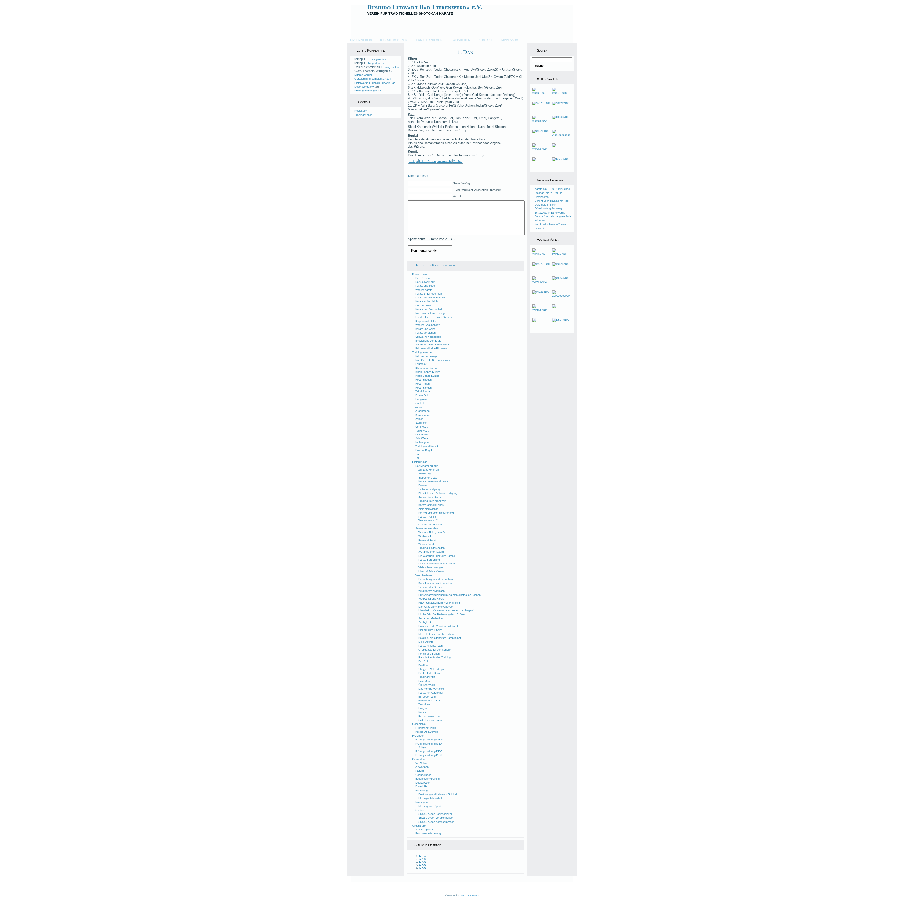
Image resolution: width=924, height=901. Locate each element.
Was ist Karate (423, 289)
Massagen (421, 802)
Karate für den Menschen (430, 297)
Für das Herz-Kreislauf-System (433, 317)
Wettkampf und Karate (431, 598)
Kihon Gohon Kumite (427, 375)
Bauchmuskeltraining (427, 778)
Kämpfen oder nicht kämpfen (435, 583)
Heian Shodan (423, 379)
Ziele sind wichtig (428, 508)
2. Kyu (422, 747)
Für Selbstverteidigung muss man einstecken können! (449, 594)
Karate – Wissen (421, 274)
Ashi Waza (421, 438)
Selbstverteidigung (429, 489)
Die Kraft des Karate (430, 673)
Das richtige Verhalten (431, 688)
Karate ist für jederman (428, 293)
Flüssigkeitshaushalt (430, 798)
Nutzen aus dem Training (430, 313)
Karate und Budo (425, 285)
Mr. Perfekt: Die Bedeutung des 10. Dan (441, 614)
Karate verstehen (425, 332)
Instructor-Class (427, 477)
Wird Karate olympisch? (432, 591)
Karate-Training (427, 516)
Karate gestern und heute (433, 481)
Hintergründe (419, 461)
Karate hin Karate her (430, 692)
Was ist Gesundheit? (427, 325)
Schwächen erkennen (428, 336)
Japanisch (418, 407)
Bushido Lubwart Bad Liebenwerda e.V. (424, 7)
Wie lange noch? (428, 520)
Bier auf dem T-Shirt (430, 630)
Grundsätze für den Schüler (434, 649)
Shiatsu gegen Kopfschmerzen (436, 821)
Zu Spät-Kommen (428, 469)
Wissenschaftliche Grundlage (432, 344)
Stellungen (421, 422)
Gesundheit (419, 759)
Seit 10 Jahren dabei (430, 720)
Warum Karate (426, 544)
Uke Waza (421, 434)
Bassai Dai (421, 395)
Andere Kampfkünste (430, 497)
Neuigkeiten (361, 110)
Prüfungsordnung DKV (428, 751)
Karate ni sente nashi (430, 645)
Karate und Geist (425, 328)
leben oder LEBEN (429, 700)
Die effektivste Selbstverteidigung (437, 493)
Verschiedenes (424, 575)
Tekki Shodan (423, 391)
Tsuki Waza (422, 430)
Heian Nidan (422, 383)
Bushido (423, 665)
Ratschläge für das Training (434, 657)
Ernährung (421, 790)
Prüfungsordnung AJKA (368, 90)
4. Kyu (423, 867)
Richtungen (422, 442)
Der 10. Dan (422, 278)
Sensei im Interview (426, 528)
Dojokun (423, 485)
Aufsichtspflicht (424, 829)
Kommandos (422, 415)
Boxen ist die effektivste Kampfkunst (439, 637)
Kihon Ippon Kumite (426, 368)
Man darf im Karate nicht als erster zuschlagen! (446, 610)
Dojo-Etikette (425, 641)
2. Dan (457, 161)
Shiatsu (419, 810)
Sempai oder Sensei (430, 587)
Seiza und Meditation (430, 618)
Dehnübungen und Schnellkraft (436, 579)
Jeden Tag (424, 473)
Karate (422, 712)
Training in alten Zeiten (431, 547)
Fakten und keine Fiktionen (431, 348)
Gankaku (420, 403)
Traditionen (424, 704)
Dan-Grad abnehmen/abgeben (436, 606)
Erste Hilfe (421, 786)
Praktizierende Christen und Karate (438, 626)
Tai (417, 457)
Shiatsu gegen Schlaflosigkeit (435, 813)
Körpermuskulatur (425, 321)
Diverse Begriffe (424, 450)
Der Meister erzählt (426, 465)
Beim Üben (424, 681)
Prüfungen (418, 735)
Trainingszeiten (377, 59)
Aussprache (422, 410)
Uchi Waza (421, 426)
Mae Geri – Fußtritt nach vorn (432, 360)
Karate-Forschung (429, 559)
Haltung (419, 770)
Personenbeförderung (428, 833)
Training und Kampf (426, 446)
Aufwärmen (422, 766)
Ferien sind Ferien (429, 653)
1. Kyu (413, 161)
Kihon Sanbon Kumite (427, 371)
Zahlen (419, 418)
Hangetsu (421, 399)
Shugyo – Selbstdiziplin (431, 669)
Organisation (419, 825)
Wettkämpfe (425, 536)
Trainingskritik (426, 676)
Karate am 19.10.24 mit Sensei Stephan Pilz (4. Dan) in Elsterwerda (552, 193)
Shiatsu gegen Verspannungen (436, 817)
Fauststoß (421, 364)
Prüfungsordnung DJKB (429, 755)
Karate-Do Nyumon (426, 731)
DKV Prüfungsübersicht (435, 161)
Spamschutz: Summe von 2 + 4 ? (431, 239)
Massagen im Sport (429, 806)
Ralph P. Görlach (469, 895)
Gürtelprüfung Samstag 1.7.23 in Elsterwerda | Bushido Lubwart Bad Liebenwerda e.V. (374, 82)
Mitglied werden (377, 63)
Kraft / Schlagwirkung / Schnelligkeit (439, 602)
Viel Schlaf (421, 763)
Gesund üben (423, 774)
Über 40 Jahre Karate (431, 571)
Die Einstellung (423, 305)
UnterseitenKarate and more (435, 265)
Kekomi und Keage (426, 356)
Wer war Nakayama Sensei (434, 532)
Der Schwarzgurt (425, 281)
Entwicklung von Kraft (428, 340)
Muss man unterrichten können (436, 563)
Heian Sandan (423, 387)
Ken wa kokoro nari (429, 716)
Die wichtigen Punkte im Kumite (436, 555)
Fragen (422, 708)
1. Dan (465, 51)
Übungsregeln (426, 684)
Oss (417, 454)
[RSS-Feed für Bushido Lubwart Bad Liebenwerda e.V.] (352, 881)
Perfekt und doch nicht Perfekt (436, 512)
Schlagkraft (425, 622)
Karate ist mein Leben (431, 504)
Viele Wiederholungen (430, 567)
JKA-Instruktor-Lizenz (431, 551)
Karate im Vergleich (426, 301)
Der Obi (423, 661)
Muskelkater (422, 782)
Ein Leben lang (427, 696)
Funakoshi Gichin (425, 727)
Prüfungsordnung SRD (428, 743)
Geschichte (419, 723)
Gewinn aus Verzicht (430, 524)
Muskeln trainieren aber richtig (436, 634)
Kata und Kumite (427, 540)
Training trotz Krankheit (432, 500)
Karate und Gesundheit (428, 309)
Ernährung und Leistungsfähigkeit (437, 794)
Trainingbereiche (422, 352)
